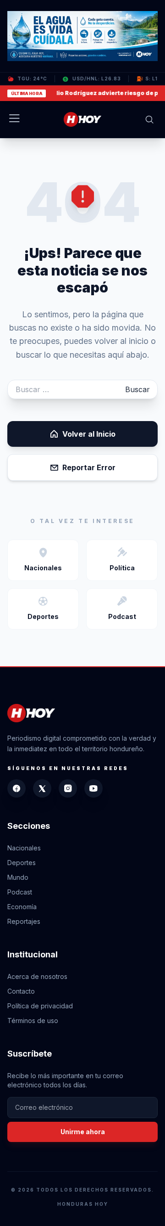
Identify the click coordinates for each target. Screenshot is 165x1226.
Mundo (17, 877)
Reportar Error (89, 467)
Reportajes (23, 921)
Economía (22, 907)
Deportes (21, 862)
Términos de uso (32, 1020)
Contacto (21, 991)
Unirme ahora (82, 1132)
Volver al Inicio (89, 434)
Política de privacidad (40, 1006)
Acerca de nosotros (37, 976)
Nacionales (24, 848)
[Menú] (14, 119)
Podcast (19, 892)
